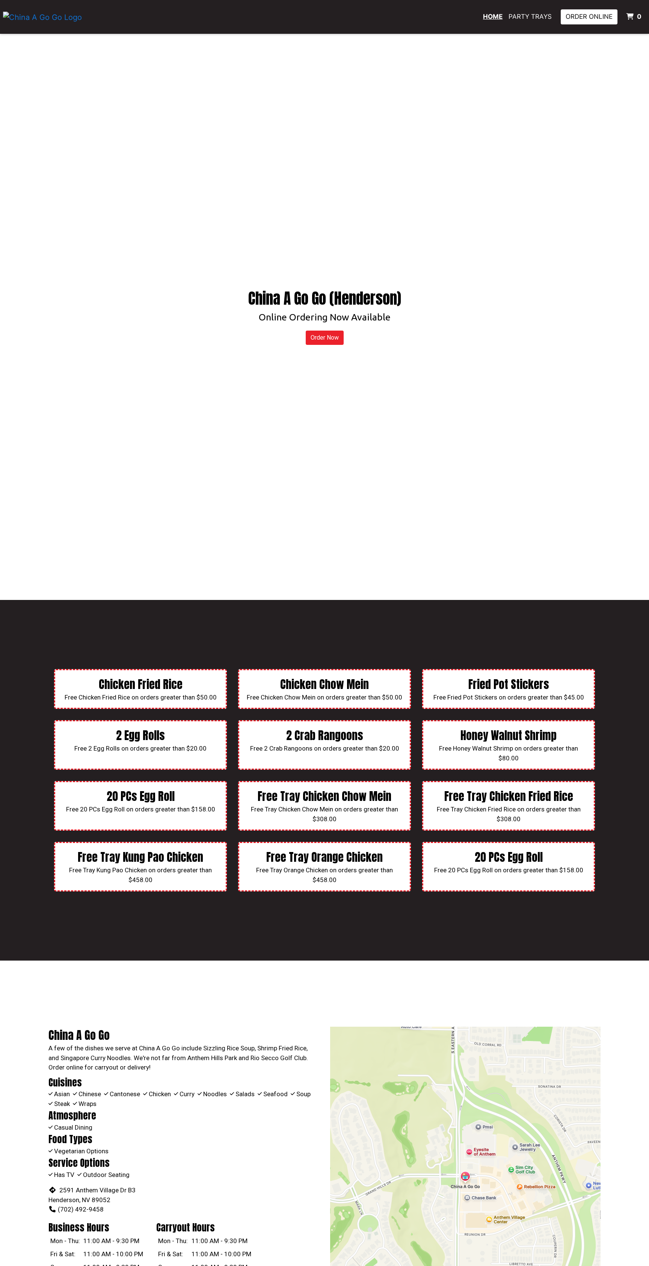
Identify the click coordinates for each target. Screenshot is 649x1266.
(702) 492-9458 (81, 1209)
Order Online (589, 16)
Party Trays (530, 16)
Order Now (325, 337)
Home (493, 16)
